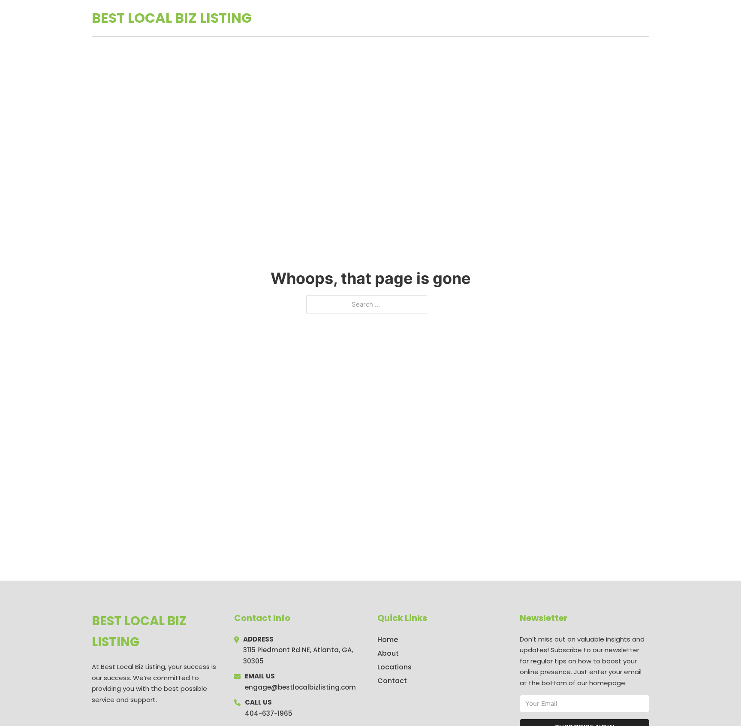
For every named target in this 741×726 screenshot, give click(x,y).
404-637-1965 (268, 713)
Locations (588, 18)
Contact (392, 681)
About (388, 653)
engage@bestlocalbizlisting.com (300, 687)
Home (550, 18)
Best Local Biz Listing (172, 17)
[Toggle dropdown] (646, 18)
